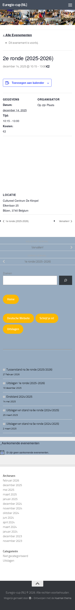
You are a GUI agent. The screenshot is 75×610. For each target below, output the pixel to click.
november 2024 (12, 508)
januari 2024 (10, 531)
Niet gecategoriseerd (15, 556)
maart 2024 (10, 527)
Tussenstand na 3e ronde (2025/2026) (29, 369)
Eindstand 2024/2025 (19, 396)
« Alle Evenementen (17, 35)
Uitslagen (13, 329)
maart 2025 (10, 494)
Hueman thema (63, 598)
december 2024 (12, 503)
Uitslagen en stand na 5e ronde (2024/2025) (32, 424)
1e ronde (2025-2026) (17, 221)
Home (11, 299)
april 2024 (9, 522)
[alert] (37, 452)
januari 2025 (10, 499)
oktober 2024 (11, 513)
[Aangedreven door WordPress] (30, 598)
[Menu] (70, 5)
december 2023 (12, 536)
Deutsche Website (18, 318)
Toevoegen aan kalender (28, 83)
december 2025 (12, 485)
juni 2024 (8, 517)
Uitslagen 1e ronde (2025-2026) (25, 383)
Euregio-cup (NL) (14, 5)
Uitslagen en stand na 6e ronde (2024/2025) (32, 410)
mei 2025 (8, 490)
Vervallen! (64, 221)
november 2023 (12, 541)
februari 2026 (11, 480)
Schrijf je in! (47, 318)
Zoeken (7, 273)
